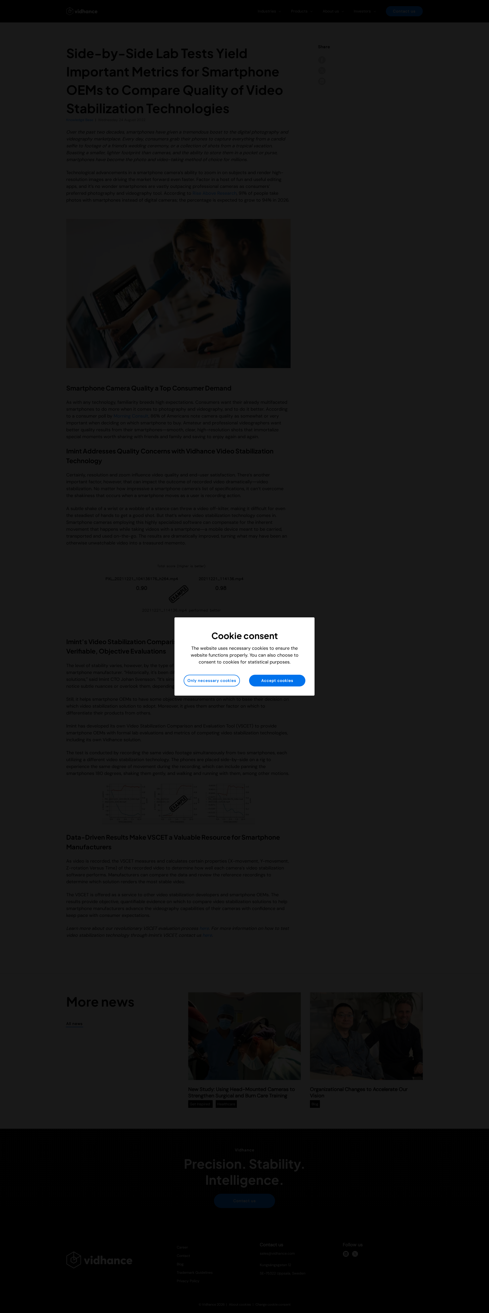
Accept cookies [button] (277, 680)
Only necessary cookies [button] (211, 680)
